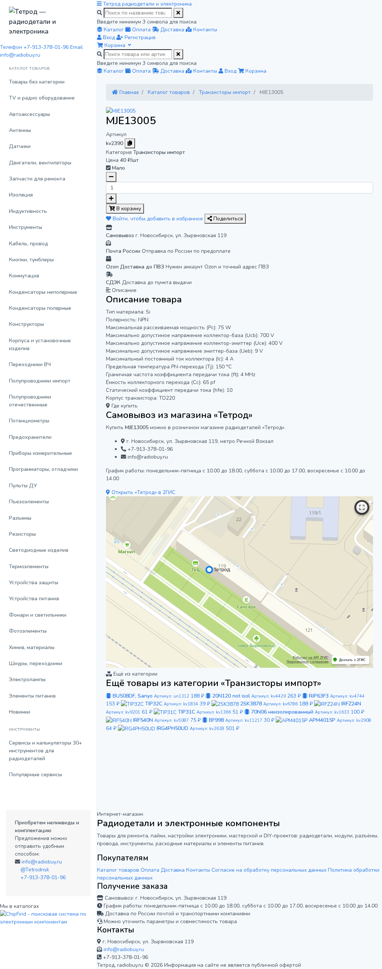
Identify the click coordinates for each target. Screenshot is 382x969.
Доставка (173, 870)
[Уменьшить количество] (111, 177)
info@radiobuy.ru (42, 861)
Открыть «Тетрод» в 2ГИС (142, 492)
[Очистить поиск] (178, 13)
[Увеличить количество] (111, 199)
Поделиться (227, 218)
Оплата (150, 870)
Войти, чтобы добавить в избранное (157, 218)
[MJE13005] (120, 110)
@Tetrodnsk (35, 869)
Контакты (198, 870)
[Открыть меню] (100, 3)
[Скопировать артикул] (130, 143)
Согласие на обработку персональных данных (269, 870)
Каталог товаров (118, 870)
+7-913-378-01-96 (43, 877)
